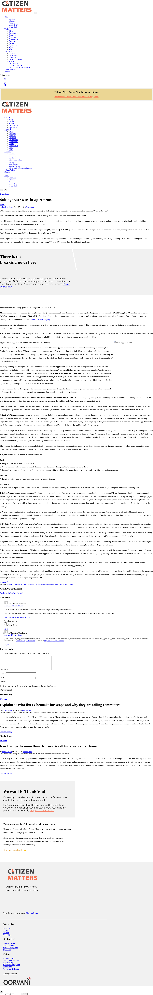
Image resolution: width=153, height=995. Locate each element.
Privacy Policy (9, 958)
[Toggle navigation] (5, 190)
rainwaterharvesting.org (40, 319)
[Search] (1, 190)
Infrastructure (13, 45)
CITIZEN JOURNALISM (21, 584)
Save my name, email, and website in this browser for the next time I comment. (30, 686)
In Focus (12, 53)
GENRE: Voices (36, 584)
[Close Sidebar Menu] (35, 13)
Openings (7, 935)
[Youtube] (5, 85)
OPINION (46, 584)
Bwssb (9, 584)
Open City (7, 950)
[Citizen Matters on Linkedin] (22, 897)
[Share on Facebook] (7, 205)
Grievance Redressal (11, 969)
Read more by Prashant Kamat (11, 593)
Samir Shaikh (7, 752)
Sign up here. (32, 913)
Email (2, 678)
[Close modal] (1, 991)
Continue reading (6, 732)
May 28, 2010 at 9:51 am (13, 635)
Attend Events (9, 945)
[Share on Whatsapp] (5, 205)
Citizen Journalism (15, 59)
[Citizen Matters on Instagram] (9, 897)
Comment (4, 670)
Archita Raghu (7, 710)
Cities (6, 17)
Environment (13, 39)
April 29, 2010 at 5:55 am (13, 606)
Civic (11, 31)
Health (11, 43)
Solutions (12, 57)
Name (3, 673)
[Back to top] (0, 989)
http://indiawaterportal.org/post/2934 (17, 617)
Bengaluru (12, 19)
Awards (6, 933)
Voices (11, 61)
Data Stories (13, 63)
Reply (6, 629)
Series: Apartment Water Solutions (62, 584)
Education (12, 37)
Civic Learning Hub (10, 948)
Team (5, 931)
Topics (7, 29)
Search (24, 994)
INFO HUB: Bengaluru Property (20, 67)
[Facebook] (5, 81)
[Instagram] (5, 79)
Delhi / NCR (13, 25)
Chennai (12, 21)
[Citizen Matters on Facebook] (15, 897)
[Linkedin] (5, 83)
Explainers (12, 55)
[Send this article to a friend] (1, 205)
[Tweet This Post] (3, 205)
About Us (7, 928)
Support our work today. (42, 810)
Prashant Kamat (7, 207)
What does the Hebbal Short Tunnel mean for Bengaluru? (77, 97)
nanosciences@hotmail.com (25, 641)
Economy (12, 35)
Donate (7, 71)
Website (3, 682)
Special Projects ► (15, 65)
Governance (13, 41)
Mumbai (12, 23)
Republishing (8, 962)
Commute (12, 33)
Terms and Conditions (11, 960)
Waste (11, 47)
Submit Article (9, 69)
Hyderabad (13, 27)
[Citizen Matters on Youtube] (29, 897)
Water (11, 49)
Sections (7, 51)
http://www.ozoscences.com (54, 641)
